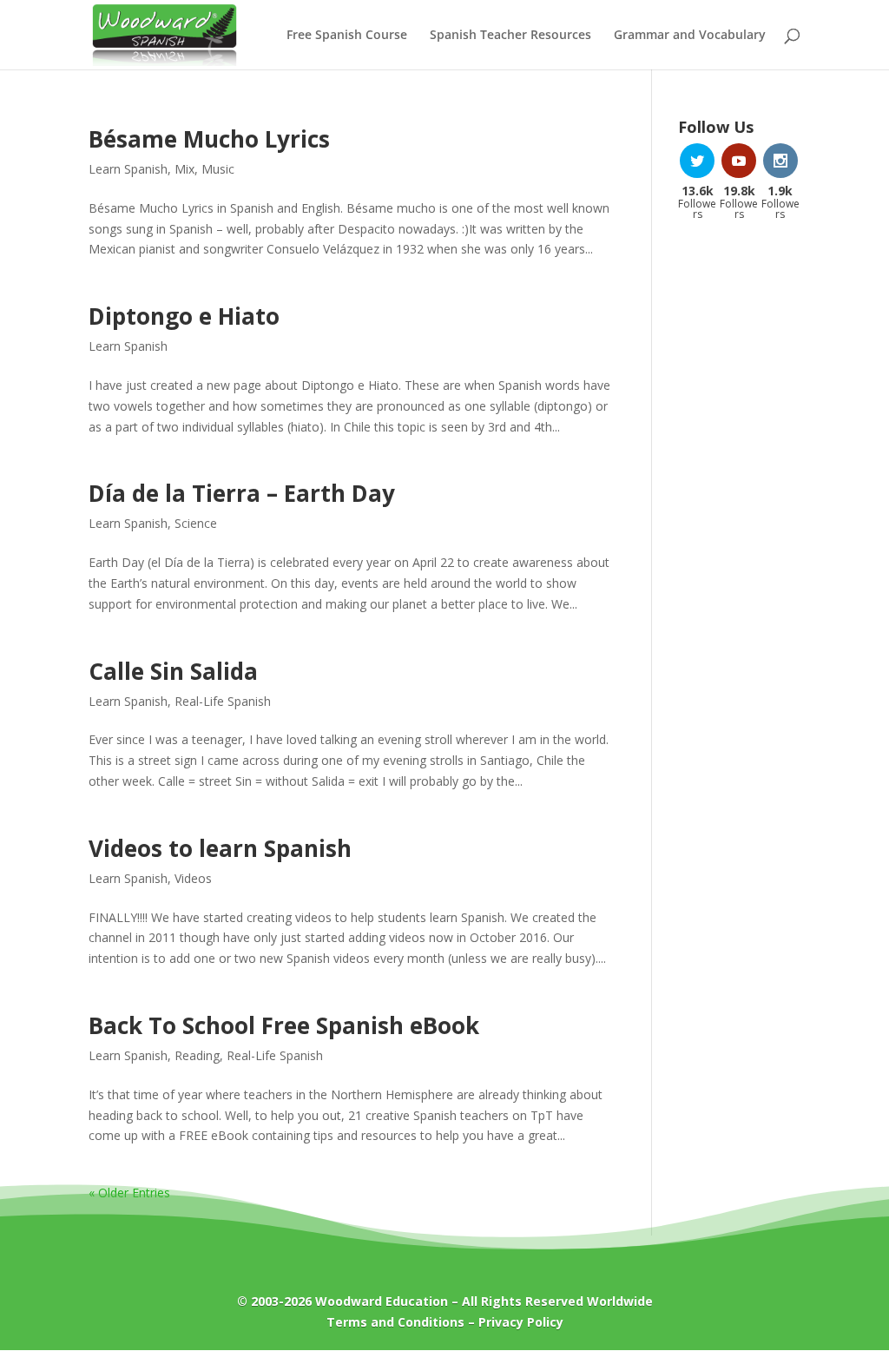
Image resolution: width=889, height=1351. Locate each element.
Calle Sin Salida (173, 671)
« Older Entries (129, 1192)
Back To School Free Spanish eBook (284, 1025)
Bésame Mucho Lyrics (209, 139)
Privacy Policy (520, 1322)
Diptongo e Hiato (184, 316)
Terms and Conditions (395, 1322)
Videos (193, 878)
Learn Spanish (128, 169)
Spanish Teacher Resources (510, 36)
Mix (184, 169)
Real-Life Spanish (223, 701)
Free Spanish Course (346, 36)
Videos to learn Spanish (220, 848)
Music (217, 169)
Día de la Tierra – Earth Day (242, 493)
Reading (197, 1055)
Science (196, 523)
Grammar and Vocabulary (690, 36)
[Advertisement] (739, 512)
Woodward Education (381, 1301)
